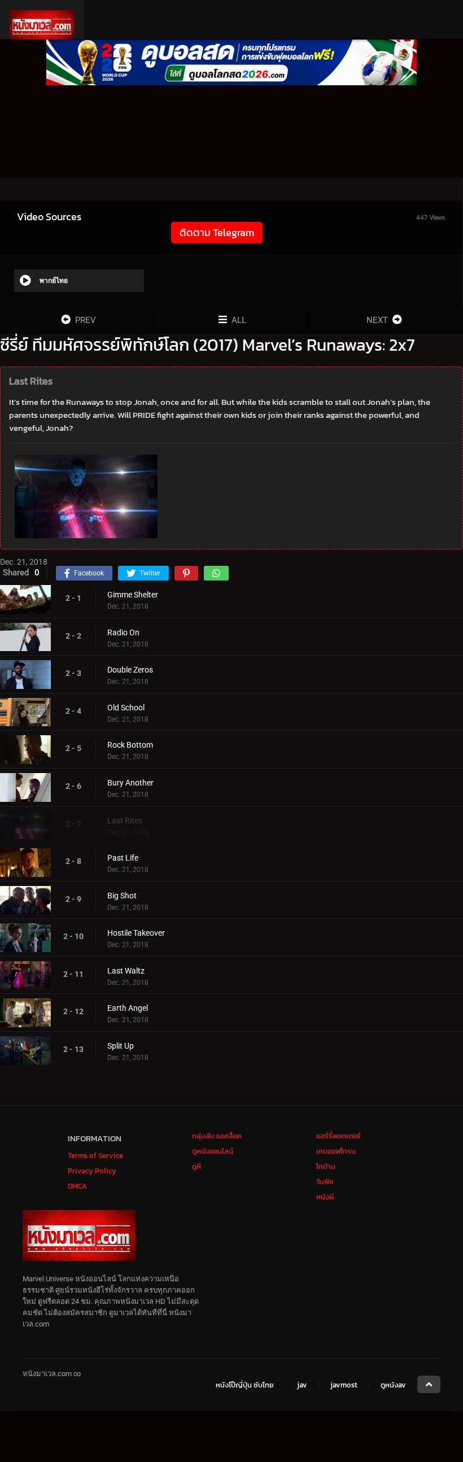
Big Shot (122, 895)
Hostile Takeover (136, 932)
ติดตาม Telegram (217, 232)
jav (302, 1385)
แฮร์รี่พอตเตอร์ (338, 1136)
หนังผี (325, 1197)
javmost (343, 1385)
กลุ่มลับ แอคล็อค (217, 1136)
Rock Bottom (130, 744)
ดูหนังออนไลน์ (212, 1151)
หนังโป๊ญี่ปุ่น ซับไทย (245, 1385)
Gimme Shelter (132, 594)
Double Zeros (130, 669)
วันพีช (325, 1181)
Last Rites (124, 820)
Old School (126, 707)
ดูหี (196, 1166)
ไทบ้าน (325, 1166)
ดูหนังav (393, 1385)
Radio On (123, 632)
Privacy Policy (92, 1171)
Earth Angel (127, 1008)
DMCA (77, 1186)
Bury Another (130, 782)
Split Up (120, 1045)
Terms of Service (95, 1155)
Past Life (122, 857)
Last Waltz (126, 970)
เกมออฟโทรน (336, 1151)
